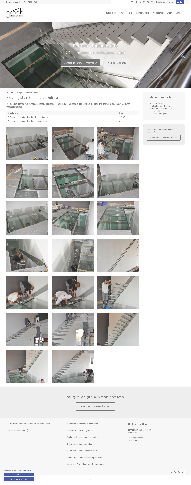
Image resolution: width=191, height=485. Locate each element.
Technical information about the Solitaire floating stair (29, 117)
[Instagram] (144, 2)
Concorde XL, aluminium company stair (84, 457)
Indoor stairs (111, 13)
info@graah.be (15, 2)
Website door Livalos (95, 480)
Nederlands (160, 2)
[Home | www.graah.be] (19, 13)
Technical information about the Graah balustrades (28, 121)
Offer (169, 13)
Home (11, 93)
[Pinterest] (148, 2)
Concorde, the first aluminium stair (82, 423)
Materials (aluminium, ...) (17, 430)
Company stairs (142, 13)
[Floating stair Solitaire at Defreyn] (27, 255)
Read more (27, 470)
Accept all (18, 474)
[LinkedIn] (140, 2)
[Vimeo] (152, 2)
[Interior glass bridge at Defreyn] (27, 143)
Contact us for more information (80, 62)
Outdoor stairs (126, 13)
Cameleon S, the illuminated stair (82, 451)
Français (171, 2)
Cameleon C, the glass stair (79, 444)
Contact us (180, 13)
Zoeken (132, 2)
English (180, 2)
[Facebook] (136, 2)
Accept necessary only (19, 479)
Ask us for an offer (117, 62)
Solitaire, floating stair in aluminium (83, 437)
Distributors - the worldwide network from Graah (28, 423)
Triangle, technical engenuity (80, 430)
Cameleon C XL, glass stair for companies (86, 464)
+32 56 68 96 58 (33, 2)
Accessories (158, 13)
